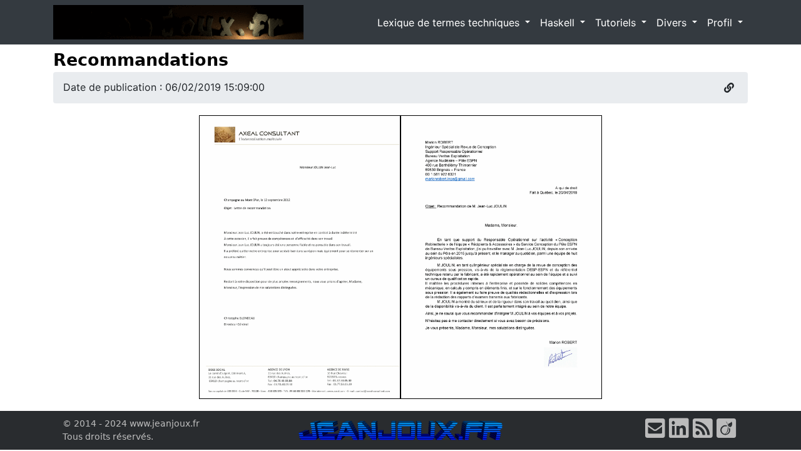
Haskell (559, 22)
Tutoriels (617, 22)
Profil (721, 22)
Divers (673, 22)
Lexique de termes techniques (450, 22)
